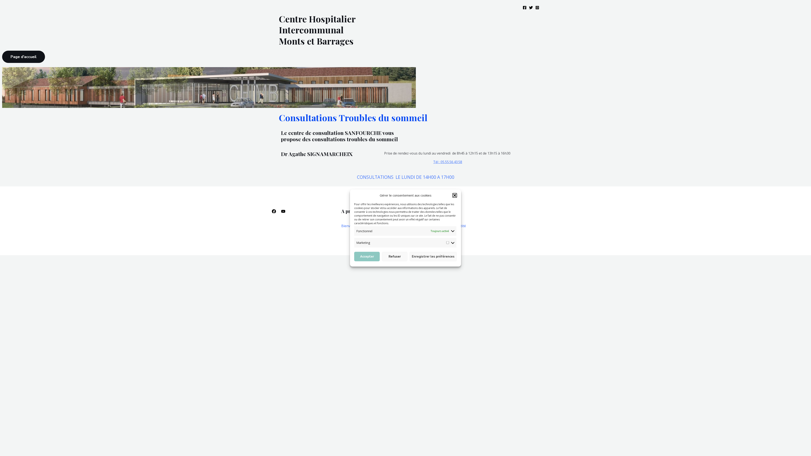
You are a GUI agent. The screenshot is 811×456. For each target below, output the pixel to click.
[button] (455, 195)
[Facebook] (525, 8)
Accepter (367, 256)
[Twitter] (531, 8)
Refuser (395, 256)
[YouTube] (283, 211)
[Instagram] (537, 8)
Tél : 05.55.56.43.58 (447, 162)
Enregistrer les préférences (433, 256)
